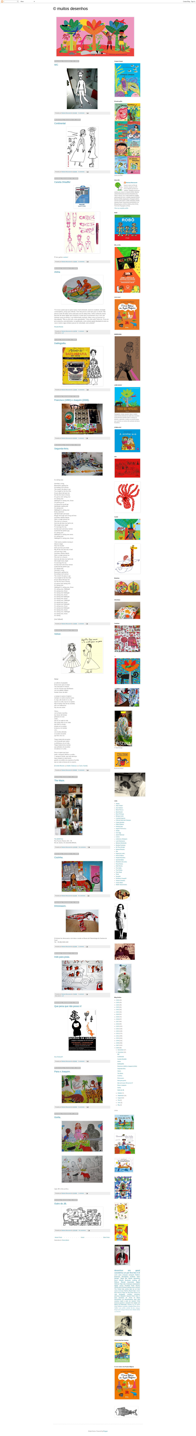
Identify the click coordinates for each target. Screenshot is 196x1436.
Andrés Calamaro (72, 766)
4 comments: (81, 770)
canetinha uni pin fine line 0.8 (127, 1273)
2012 (117, 1033)
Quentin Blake (120, 860)
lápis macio (136, 1291)
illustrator (128, 1280)
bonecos (116, 1303)
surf (63, 333)
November (121, 1052)
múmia (138, 1309)
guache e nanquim (125, 1303)
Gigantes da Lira (131, 1304)
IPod (138, 1301)
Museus (127, 1309)
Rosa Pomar (119, 864)
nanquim (131, 1275)
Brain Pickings (120, 814)
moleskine (137, 1294)
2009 (117, 1040)
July (119, 1100)
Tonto (117, 874)
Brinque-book (119, 816)
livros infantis (133, 1309)
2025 (117, 1002)
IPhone (135, 1306)
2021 (117, 1012)
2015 (117, 1026)
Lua (115, 1311)
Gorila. (57, 1117)
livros (138, 1306)
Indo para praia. (62, 957)
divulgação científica (125, 1294)
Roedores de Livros (121, 862)
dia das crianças (135, 1308)
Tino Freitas (119, 870)
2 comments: (81, 113)
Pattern (137, 1275)
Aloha (57, 272)
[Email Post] (87, 113)
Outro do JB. (60, 1203)
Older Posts (106, 1237)
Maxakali (118, 1311)
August (120, 1098)
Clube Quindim (120, 822)
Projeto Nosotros (120, 857)
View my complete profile (121, 208)
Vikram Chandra (120, 880)
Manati (131, 1291)
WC (56, 64)
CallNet (116, 1308)
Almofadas (125, 1276)
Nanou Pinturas (120, 849)
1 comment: (81, 331)
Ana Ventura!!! (58, 1057)
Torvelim (118, 876)
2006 (117, 1048)
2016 (117, 1024)
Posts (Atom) (65, 1240)
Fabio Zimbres (120, 824)
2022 (117, 1009)
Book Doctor (119, 812)
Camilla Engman (120, 818)
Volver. (57, 634)
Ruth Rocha (119, 866)
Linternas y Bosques (121, 839)
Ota (117, 851)
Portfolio (127, 1285)
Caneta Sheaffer (62, 182)
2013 (117, 1031)
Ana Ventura (119, 808)
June (119, 1102)
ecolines (132, 1276)
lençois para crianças (119, 1309)
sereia (121, 1285)
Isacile (117, 830)
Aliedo (117, 803)
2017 (117, 1021)
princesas (117, 1296)
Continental (60, 123)
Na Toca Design (120, 847)
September (121, 1095)
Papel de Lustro (120, 853)
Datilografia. (60, 343)
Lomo (120, 1308)
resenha (116, 1301)
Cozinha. (58, 857)
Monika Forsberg (120, 845)
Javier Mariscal (120, 835)
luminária (125, 1306)
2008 (117, 1043)
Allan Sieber (119, 805)
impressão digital (133, 1282)
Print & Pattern (120, 855)
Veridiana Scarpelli (121, 878)
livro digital (134, 1303)
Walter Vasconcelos (121, 884)
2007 (117, 1045)
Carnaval (120, 1291)
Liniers (118, 837)
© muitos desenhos (70, 8)
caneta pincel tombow (120, 1287)
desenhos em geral (127, 1270)
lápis (135, 1299)
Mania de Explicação (120, 1304)
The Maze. (59, 780)
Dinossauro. (60, 906)
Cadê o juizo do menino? (128, 1301)
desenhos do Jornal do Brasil (129, 1297)
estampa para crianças (133, 1287)
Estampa (117, 1276)
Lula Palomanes (120, 841)
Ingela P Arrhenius (121, 828)
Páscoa (119, 1292)
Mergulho (123, 1296)
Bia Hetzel (128, 1278)
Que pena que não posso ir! (68, 1006)
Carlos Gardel (83, 766)
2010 (117, 1038)
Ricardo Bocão (58, 327)
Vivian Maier (119, 882)
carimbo (128, 1308)
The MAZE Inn (58, 839)
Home (82, 1237)
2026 (117, 1000)
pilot (139, 1299)
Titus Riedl (119, 872)
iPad (115, 1292)
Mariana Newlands (121, 843)
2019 (117, 1017)
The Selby (118, 868)
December (121, 1050)
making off (136, 1280)
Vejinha (126, 1291)
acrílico (124, 1308)
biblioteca (120, 1306)
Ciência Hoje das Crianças (123, 820)
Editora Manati (119, 1282)
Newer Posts (58, 1237)
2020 (117, 1014)
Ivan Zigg (118, 833)
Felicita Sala (119, 826)
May (119, 1105)
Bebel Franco (119, 810)
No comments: (82, 847)
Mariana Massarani (131, 182)
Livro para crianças (121, 1275)
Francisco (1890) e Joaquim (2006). (71, 400)
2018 (117, 1019)
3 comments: (81, 389)
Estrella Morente (59, 766)
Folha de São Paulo (128, 1292)
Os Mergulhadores (127, 1299)
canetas (65, 257)
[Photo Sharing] (68, 835)
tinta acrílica (125, 1289)
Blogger (105, 1431)
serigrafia (130, 1306)
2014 (117, 1028)
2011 (117, 1036)
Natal (122, 1278)
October (120, 1093)
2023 (117, 1007)
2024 (117, 1005)
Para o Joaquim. (62, 1071)
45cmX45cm (117, 1299)
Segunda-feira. (61, 448)
